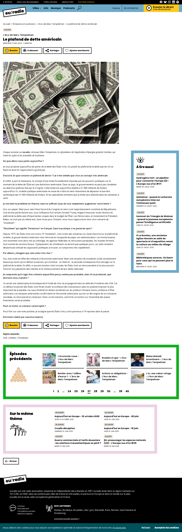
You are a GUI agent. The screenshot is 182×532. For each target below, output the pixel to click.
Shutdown (23, 337)
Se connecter (131, 8)
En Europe (60, 412)
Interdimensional (162, 9)
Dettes (12, 337)
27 (89, 391)
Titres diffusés (50, 2)
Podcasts (69, 8)
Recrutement (23, 508)
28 (95, 391)
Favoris (116, 8)
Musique (56, 8)
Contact (21, 506)
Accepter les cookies (167, 528)
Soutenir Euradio (86, 2)
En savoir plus (119, 528)
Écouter (14, 50)
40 (127, 391)
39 (120, 391)
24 (69, 391)
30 (108, 391)
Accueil (6, 24)
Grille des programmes (28, 2)
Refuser (146, 528)
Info (46, 8)
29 (102, 391)
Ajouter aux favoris (79, 50)
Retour (13, 461)
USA (5, 337)
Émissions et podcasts (24, 24)
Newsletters (68, 2)
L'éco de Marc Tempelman (51, 24)
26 (82, 391)
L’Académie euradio (26, 511)
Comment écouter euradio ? (66, 519)
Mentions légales (25, 513)
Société (7, 30)
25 (76, 391)
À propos (7, 2)
